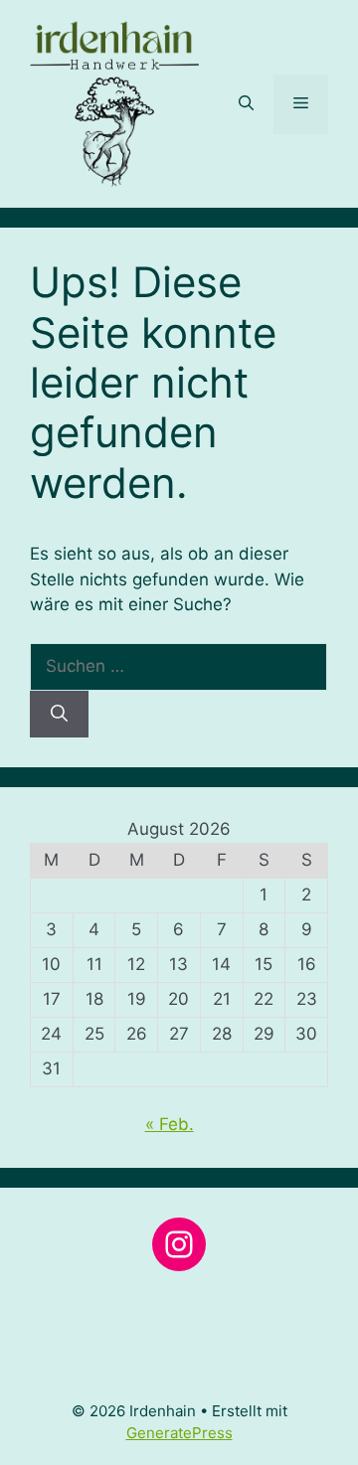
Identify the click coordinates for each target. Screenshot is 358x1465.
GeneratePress (179, 1432)
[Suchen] (59, 714)
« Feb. (169, 1124)
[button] (246, 104)
